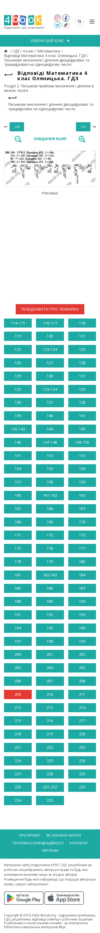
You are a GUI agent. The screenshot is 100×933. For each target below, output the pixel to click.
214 (82, 707)
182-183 (50, 574)
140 (50, 415)
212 (18, 707)
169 (50, 521)
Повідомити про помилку (50, 309)
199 (82, 641)
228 (50, 773)
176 (50, 548)
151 (18, 455)
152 (50, 455)
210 (50, 694)
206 (18, 680)
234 (18, 800)
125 (82, 349)
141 (82, 415)
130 (50, 375)
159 (82, 481)
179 (50, 561)
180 (82, 561)
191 (18, 614)
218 (18, 733)
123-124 (50, 349)
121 (82, 336)
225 (50, 760)
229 (82, 773)
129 (18, 375)
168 (18, 521)
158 (50, 481)
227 (18, 773)
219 (50, 733)
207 (50, 680)
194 (18, 627)
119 (18, 336)
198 (50, 641)
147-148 (50, 442)
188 (18, 601)
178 (18, 561)
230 (18, 786)
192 (50, 614)
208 (82, 680)
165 (18, 508)
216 (50, 720)
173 (82, 534)
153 (82, 455)
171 (18, 534)
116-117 (50, 322)
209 (18, 694)
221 (18, 747)
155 (50, 468)
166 (50, 508)
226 (82, 760)
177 (82, 548)
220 (82, 733)
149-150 (82, 442)
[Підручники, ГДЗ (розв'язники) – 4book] (6, 51)
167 (82, 508)
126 (18, 362)
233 (82, 786)
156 (82, 468)
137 (50, 402)
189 (50, 601)
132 (18, 389)
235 (50, 800)
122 (18, 349)
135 (82, 389)
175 (18, 548)
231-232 (50, 786)
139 (18, 415)
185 (18, 588)
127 (50, 362)
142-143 (18, 428)
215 (18, 720)
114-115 (18, 322)
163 (82, 495)
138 (82, 402)
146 (18, 442)
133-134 (50, 389)
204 (50, 667)
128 (82, 362)
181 (18, 574)
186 (50, 588)
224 (18, 760)
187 (82, 588)
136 (18, 402)
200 (18, 654)
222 (50, 747)
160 (18, 495)
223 (82, 747)
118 (82, 322)
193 (82, 614)
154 (18, 468)
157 (18, 481)
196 (82, 627)
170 (82, 521)
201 (50, 654)
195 (50, 627)
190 (82, 601)
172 (50, 534)
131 (82, 375)
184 (82, 574)
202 (82, 654)
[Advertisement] (50, 245)
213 (50, 707)
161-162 (50, 495)
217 (82, 720)
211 (82, 694)
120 (50, 336)
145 (82, 428)
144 (50, 428)
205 (82, 667)
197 (18, 641)
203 (18, 667)
